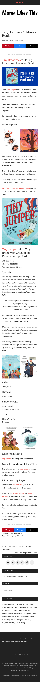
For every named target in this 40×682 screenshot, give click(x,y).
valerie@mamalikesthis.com (17, 576)
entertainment (25, 469)
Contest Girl (5, 641)
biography (13, 536)
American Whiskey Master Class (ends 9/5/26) (20, 614)
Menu (21, 2)
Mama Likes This (20, 13)
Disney (15, 493)
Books (11, 533)
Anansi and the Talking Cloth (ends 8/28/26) (19, 617)
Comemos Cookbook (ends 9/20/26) (16, 611)
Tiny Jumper (11, 90)
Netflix (21, 493)
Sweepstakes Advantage (19, 641)
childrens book (21, 536)
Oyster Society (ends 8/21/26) (14, 623)
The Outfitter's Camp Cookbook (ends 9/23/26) (20, 607)
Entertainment (18, 533)
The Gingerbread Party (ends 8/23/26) (17, 620)
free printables (18, 485)
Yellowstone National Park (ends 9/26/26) (18, 604)
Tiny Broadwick (11, 60)
